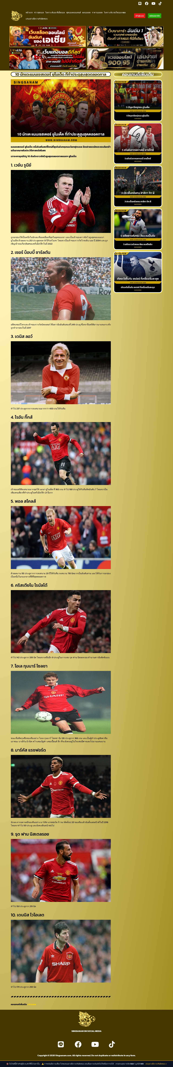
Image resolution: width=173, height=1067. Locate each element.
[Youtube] (153, 3)
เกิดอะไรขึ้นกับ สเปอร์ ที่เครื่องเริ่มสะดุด (138, 287)
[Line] (140, 3)
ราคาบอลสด (97, 12)
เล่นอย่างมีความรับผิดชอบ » (156, 1064)
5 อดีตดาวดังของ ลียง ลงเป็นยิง (137, 244)
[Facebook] (146, 3)
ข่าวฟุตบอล (39, 12)
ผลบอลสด (86, 12)
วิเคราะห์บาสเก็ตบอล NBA (115, 12)
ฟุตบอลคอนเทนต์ (73, 12)
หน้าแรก (29, 12)
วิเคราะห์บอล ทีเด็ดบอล (55, 12)
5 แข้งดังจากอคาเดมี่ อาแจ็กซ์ (138, 158)
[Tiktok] (160, 3)
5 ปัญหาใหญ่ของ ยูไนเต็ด (138, 115)
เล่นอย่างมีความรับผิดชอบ (37, 18)
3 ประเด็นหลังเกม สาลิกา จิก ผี (138, 201)
